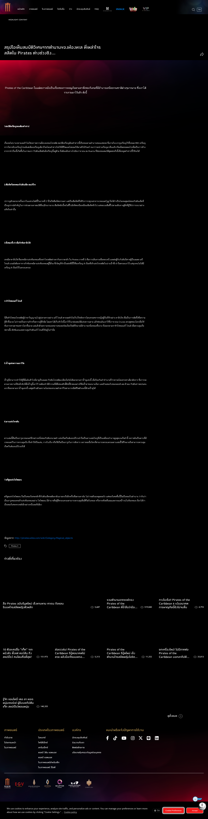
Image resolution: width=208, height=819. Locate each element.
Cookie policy (70, 812)
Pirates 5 (14, 546)
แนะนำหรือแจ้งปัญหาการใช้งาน (125, 730)
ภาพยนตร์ (33, 9)
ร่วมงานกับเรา (78, 742)
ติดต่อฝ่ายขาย (78, 747)
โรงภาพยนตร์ (47, 9)
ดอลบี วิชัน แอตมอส (47, 752)
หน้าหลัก (21, 9)
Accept (195, 810)
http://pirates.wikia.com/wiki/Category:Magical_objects (44, 537)
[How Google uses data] (78, 812)
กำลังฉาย (8, 737)
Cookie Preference (173, 810)
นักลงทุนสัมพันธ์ (83, 9)
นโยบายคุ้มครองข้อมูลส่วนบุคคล (86, 752)
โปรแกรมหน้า (10, 742)
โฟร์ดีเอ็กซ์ (43, 742)
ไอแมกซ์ (42, 737)
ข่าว (70, 9)
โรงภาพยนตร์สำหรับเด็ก (48, 762)
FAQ (97, 9)
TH (158, 810)
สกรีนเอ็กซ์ (43, 747)
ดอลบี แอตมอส (45, 757)
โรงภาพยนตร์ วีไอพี (46, 767)
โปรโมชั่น (61, 9)
